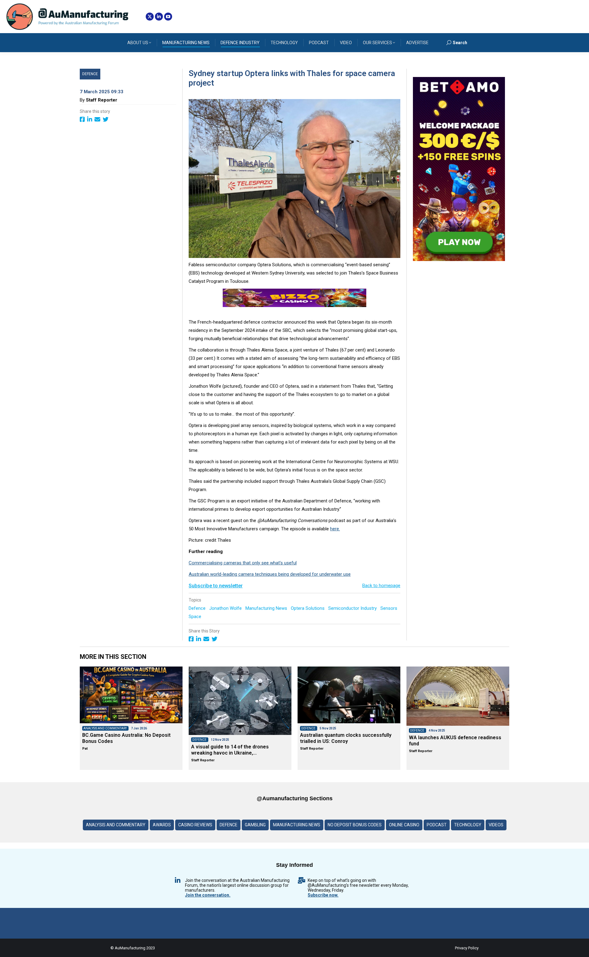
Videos (496, 824)
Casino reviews (195, 824)
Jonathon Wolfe (226, 608)
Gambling (255, 824)
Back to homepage (381, 585)
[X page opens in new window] (150, 17)
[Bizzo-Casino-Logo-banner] (294, 305)
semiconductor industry (353, 608)
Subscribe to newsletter (216, 586)
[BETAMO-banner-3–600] (459, 259)
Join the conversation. (207, 895)
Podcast (437, 824)
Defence (90, 74)
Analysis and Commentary (115, 824)
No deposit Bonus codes (355, 824)
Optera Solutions (308, 608)
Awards (162, 824)
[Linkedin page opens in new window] (159, 17)
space (195, 616)
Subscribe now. (323, 895)
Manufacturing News (266, 608)
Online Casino (404, 824)
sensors (389, 608)
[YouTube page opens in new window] (168, 17)
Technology (467, 824)
